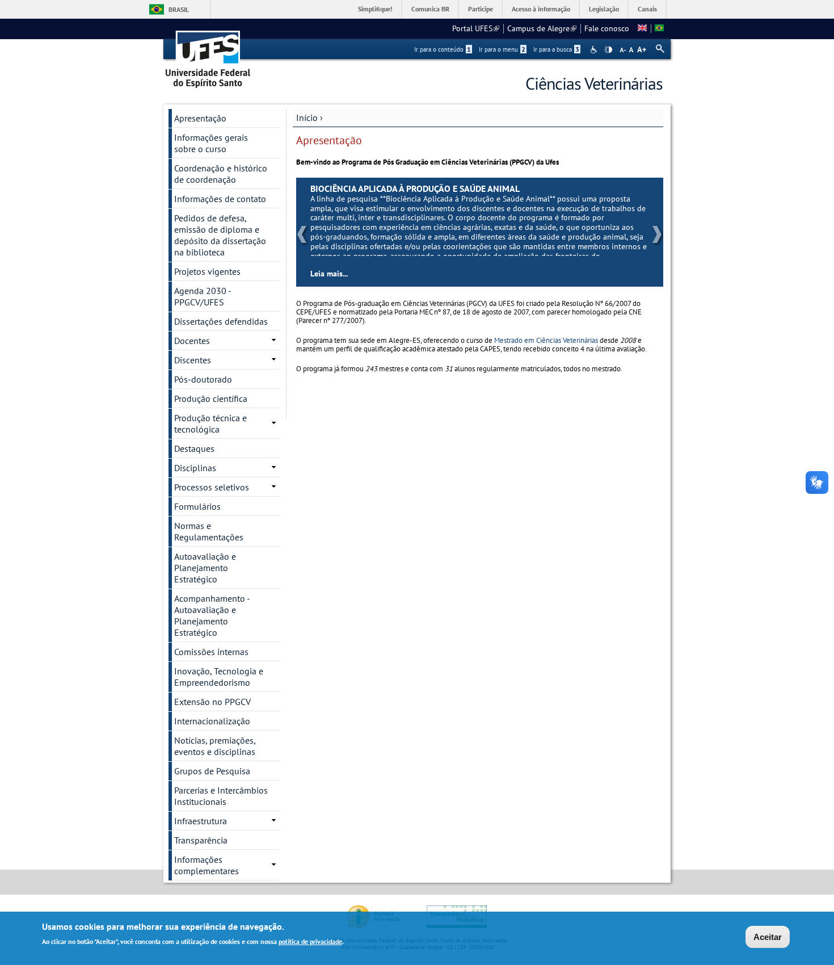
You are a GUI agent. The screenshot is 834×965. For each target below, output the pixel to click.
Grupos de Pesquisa (212, 771)
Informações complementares (206, 865)
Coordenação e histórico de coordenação (220, 173)
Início (307, 117)
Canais (647, 9)
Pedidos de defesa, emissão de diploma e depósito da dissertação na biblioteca (220, 235)
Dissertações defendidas (221, 321)
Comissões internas (211, 651)
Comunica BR (430, 9)
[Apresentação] (659, 28)
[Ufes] (208, 55)
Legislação (604, 9)
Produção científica (210, 398)
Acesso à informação (541, 9)
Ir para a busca (556, 49)
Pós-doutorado (203, 379)
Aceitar (767, 937)
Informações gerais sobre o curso (211, 143)
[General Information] (642, 28)
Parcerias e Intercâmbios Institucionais (221, 795)
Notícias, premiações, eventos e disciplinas (215, 746)
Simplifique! (375, 9)
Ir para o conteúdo (442, 49)
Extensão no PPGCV (212, 701)
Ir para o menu (502, 49)
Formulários (197, 506)
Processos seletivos (211, 487)
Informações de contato (220, 198)
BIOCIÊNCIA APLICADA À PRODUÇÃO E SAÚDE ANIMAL (449, 188)
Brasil (179, 9)
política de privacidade (310, 941)
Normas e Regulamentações (208, 531)
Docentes (192, 340)
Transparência (201, 840)
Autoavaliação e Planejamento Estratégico (205, 568)
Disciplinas (195, 467)
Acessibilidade (595, 49)
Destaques (194, 448)
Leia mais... (363, 273)
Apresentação (200, 118)
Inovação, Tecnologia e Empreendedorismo (218, 676)
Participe (480, 9)
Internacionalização (212, 721)
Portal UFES (475, 28)
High (608, 50)
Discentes (192, 360)
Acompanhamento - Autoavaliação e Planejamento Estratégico (212, 615)
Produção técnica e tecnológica (210, 423)
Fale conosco (606, 28)
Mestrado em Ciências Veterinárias (546, 340)
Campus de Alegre (541, 28)
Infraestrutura (200, 820)
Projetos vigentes (207, 271)
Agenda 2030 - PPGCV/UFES (202, 296)
